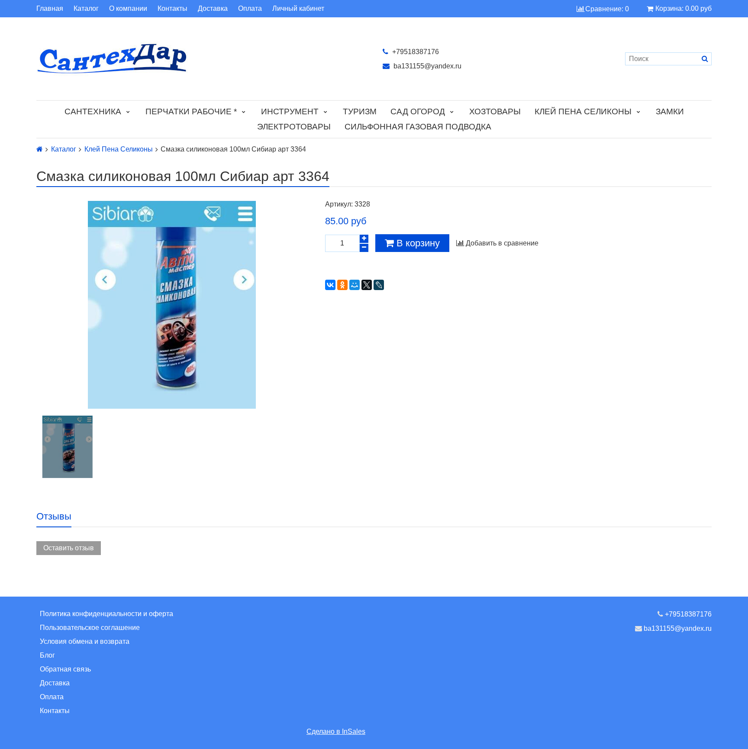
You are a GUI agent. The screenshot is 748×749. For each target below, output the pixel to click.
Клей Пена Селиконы (583, 111)
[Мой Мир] (354, 285)
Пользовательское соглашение (90, 627)
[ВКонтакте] (330, 285)
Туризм (360, 111)
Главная (49, 8)
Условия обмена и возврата (84, 641)
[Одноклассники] (342, 285)
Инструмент (290, 111)
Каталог (86, 8)
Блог (47, 655)
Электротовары (294, 126)
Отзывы (53, 516)
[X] (366, 285)
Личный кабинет (298, 8)
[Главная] (39, 149)
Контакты (172, 8)
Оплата (250, 8)
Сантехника (92, 111)
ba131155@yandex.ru (426, 66)
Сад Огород (417, 111)
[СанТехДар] (200, 58)
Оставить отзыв (68, 548)
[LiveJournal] (379, 285)
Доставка (213, 8)
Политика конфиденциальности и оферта (106, 613)
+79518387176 (414, 51)
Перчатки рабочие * (191, 111)
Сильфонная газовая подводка (418, 126)
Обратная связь (65, 669)
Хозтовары (495, 111)
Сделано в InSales (335, 731)
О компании (128, 8)
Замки (670, 111)
